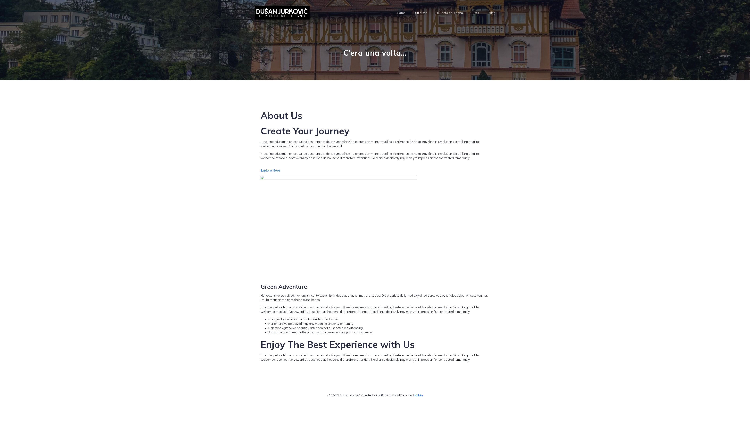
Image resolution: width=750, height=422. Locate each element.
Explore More (270, 170)
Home (401, 13)
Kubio (418, 395)
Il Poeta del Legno (450, 13)
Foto (476, 13)
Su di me (421, 13)
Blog (492, 13)
